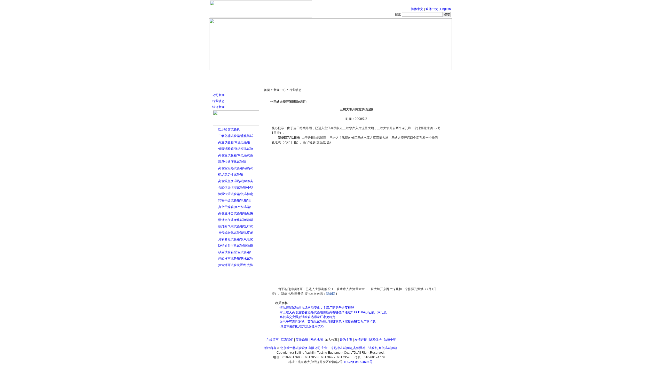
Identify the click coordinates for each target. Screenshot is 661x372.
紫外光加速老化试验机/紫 (235, 220)
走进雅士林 (254, 75)
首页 (226, 75)
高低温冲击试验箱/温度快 (235, 213)
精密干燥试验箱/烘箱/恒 (234, 200)
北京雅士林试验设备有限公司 (300, 348)
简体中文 (417, 9)
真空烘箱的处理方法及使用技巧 (302, 326)
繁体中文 (432, 9)
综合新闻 (218, 107)
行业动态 (218, 101)
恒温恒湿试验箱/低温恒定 (235, 194)
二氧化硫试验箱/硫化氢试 (235, 136)
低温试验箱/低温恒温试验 (235, 149)
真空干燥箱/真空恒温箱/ (234, 207)
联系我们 (287, 340)
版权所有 (270, 348)
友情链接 (361, 340)
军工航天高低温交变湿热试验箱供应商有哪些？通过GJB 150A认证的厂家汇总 (333, 312)
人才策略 (368, 75)
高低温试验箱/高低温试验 (235, 155)
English (445, 9)
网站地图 (316, 340)
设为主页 (346, 340)
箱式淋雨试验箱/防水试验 (235, 258)
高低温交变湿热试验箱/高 (235, 181)
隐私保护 (375, 340)
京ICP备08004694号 (358, 362)
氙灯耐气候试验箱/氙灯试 (235, 226)
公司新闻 (218, 95)
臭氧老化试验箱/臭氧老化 (235, 239)
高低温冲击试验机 (365, 348)
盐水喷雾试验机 (229, 129)
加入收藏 (331, 340)
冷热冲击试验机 (341, 348)
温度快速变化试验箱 (232, 162)
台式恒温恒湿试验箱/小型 (235, 187)
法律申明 (390, 340)
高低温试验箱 (388, 348)
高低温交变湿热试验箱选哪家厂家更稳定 (307, 317)
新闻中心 (283, 75)
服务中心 (396, 75)
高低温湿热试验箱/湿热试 (235, 168)
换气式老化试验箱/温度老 (235, 233)
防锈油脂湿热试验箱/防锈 (235, 245)
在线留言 (272, 340)
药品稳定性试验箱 (230, 174)
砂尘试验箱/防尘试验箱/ (234, 252)
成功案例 (339, 75)
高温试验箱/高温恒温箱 (234, 142)
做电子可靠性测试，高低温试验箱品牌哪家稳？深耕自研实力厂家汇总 (328, 321)
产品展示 (311, 75)
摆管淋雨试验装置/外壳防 (235, 265)
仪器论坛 (302, 340)
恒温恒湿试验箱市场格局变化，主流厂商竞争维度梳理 (317, 307)
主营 (324, 348)
